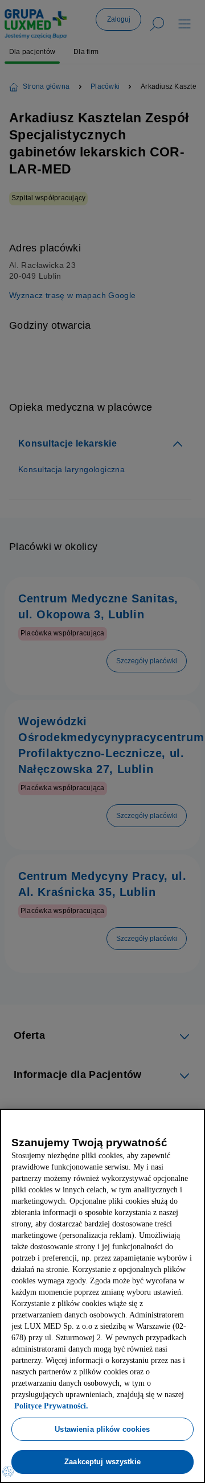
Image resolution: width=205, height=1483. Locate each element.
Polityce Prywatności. (105, 1406)
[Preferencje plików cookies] (8, 1471)
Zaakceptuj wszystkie (102, 1461)
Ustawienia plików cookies (102, 1429)
